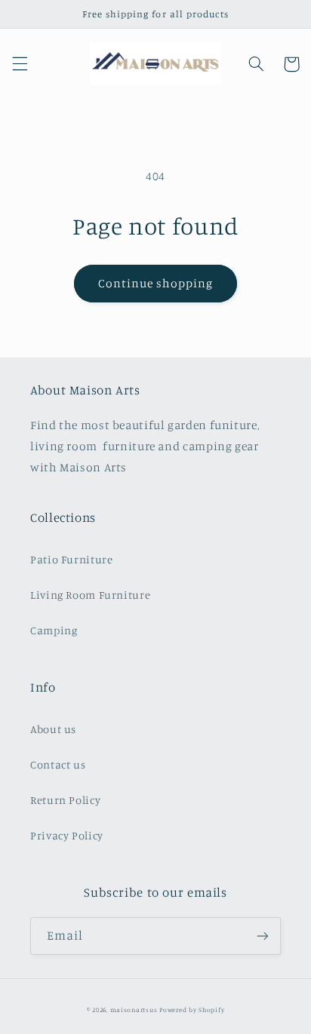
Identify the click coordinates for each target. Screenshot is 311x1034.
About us (53, 729)
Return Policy (65, 799)
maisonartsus (134, 1009)
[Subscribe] (262, 935)
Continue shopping (156, 283)
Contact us (57, 764)
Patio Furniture (71, 559)
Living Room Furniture (90, 594)
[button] (19, 64)
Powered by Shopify (191, 1009)
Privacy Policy (66, 835)
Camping (53, 630)
